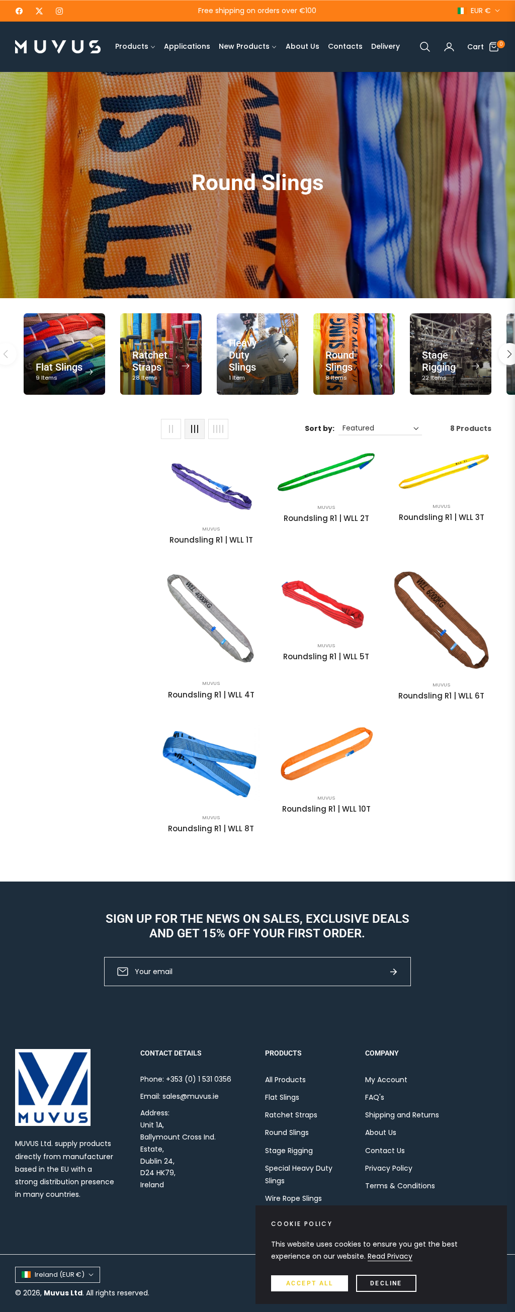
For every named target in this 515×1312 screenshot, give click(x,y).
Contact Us (385, 1151)
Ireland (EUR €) (59, 1274)
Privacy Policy (388, 1168)
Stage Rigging (289, 1151)
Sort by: (319, 428)
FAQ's (374, 1097)
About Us (380, 1132)
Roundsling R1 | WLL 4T (211, 695)
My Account (386, 1080)
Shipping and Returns (402, 1115)
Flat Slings (282, 1097)
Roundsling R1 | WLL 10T (326, 809)
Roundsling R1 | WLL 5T (326, 657)
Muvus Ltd (63, 1293)
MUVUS (211, 529)
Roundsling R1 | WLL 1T (211, 540)
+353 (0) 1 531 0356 (198, 1079)
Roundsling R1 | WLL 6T (441, 696)
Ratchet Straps (291, 1115)
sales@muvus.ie (190, 1096)
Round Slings (287, 1132)
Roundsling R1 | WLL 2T (326, 518)
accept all (309, 1283)
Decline (386, 1283)
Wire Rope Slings (293, 1198)
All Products (285, 1080)
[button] (425, 46)
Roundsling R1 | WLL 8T (211, 829)
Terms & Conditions (400, 1186)
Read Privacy (390, 1256)
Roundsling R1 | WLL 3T (441, 517)
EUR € (481, 11)
